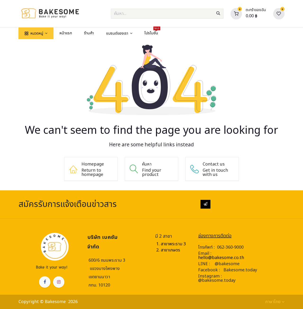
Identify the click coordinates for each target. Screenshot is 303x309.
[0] (236, 13)
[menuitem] (35, 33)
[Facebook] (44, 282)
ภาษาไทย (273, 302)
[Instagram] (58, 282)
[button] (205, 204)
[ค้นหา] (218, 13)
